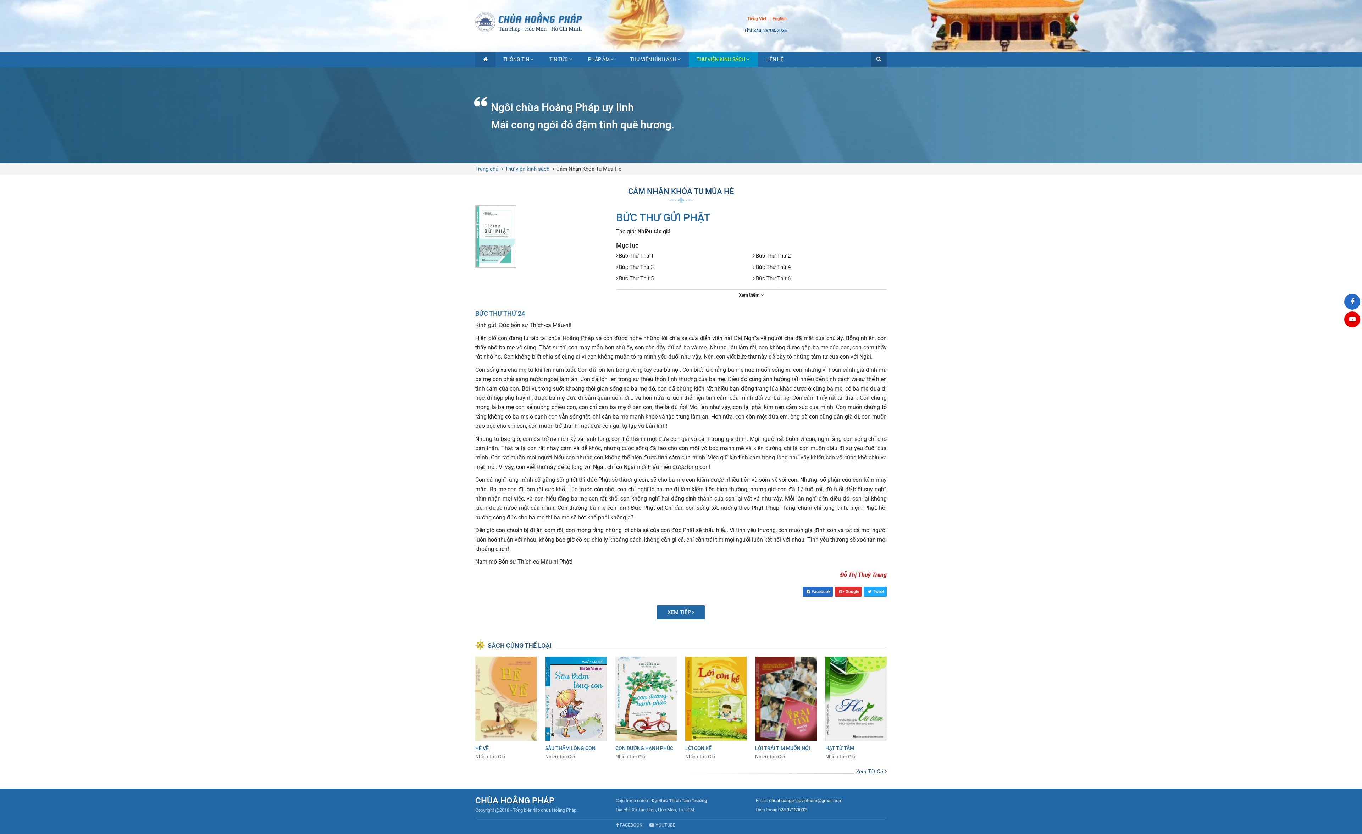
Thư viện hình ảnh (653, 59)
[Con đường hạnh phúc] (646, 708)
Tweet (878, 591)
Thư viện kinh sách (721, 59)
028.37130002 (792, 809)
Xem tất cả (870, 771)
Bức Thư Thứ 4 (773, 267)
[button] (879, 59)
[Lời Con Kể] (716, 708)
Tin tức (558, 59)
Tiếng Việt (756, 18)
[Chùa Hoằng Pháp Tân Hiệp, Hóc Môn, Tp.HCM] (681, 21)
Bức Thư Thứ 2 (773, 256)
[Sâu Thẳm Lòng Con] (576, 708)
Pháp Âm (599, 59)
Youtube (665, 825)
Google (852, 591)
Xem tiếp (680, 612)
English (780, 19)
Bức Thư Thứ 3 (636, 267)
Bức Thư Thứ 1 (636, 256)
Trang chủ (486, 169)
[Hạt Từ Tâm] (856, 708)
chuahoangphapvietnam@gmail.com (805, 800)
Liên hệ (774, 59)
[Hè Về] (506, 708)
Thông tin (516, 59)
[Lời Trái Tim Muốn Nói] (785, 708)
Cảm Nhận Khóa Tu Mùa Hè (588, 169)
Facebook (821, 591)
